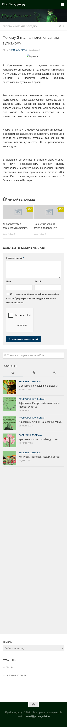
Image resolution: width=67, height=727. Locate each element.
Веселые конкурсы (30, 381)
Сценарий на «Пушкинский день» (38, 385)
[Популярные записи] (33, 372)
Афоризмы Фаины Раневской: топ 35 (40, 421)
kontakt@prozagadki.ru (37, 716)
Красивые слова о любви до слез (38, 439)
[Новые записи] (13, 372)
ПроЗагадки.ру (14, 4)
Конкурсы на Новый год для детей (39, 456)
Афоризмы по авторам (31, 399)
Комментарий (15, 258)
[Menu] (62, 4)
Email (38, 281)
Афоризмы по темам (30, 435)
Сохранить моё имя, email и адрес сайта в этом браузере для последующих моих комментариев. (32, 298)
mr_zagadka (19, 49)
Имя (9, 281)
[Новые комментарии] (54, 372)
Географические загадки (20, 26)
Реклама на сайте (16, 675)
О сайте (10, 667)
